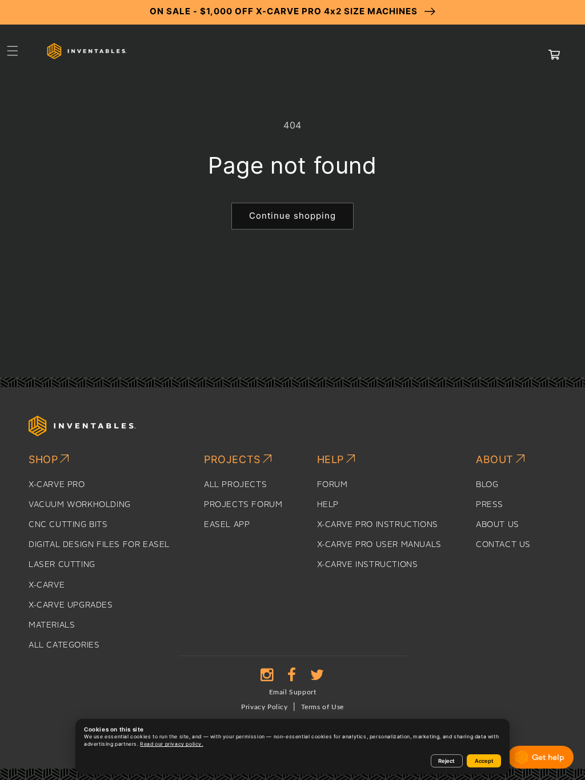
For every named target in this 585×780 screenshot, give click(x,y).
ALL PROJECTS (235, 485)
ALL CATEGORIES (64, 645)
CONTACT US (503, 545)
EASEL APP (227, 525)
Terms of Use (322, 706)
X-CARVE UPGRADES (71, 605)
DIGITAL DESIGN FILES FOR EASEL (99, 545)
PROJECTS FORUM (243, 505)
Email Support (292, 692)
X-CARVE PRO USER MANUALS (379, 545)
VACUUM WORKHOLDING (80, 505)
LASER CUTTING (62, 565)
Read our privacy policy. (171, 744)
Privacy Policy (264, 706)
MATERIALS (52, 625)
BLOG (487, 485)
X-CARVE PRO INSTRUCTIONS (377, 525)
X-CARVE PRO (57, 485)
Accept (484, 761)
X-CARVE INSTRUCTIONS (367, 565)
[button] (12, 50)
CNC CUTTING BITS (68, 525)
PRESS (489, 505)
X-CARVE (47, 585)
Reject (446, 761)
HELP (328, 505)
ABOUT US (497, 525)
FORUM (332, 485)
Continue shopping (292, 215)
